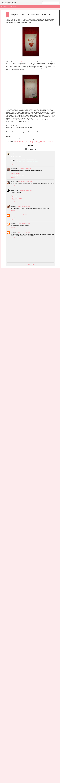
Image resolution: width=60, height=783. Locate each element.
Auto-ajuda (31, 141)
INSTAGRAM (29, 162)
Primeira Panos (14, 199)
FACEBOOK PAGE (21, 162)
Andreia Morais (14, 181)
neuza (12, 215)
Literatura (22, 143)
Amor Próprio (25, 141)
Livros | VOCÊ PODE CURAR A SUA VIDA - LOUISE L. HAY (31, 15)
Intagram (18, 173)
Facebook (40, 141)
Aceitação (15, 141)
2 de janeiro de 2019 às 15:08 (24, 168)
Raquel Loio (13, 206)
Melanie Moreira (14, 154)
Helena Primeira (14, 190)
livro (26, 143)
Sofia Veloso (14, 168)
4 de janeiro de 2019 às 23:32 (23, 206)
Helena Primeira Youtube (16, 198)
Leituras (51, 141)
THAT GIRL (13, 162)
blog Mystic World (19, 62)
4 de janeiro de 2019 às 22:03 (25, 190)
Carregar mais (31, 264)
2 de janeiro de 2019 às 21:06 (25, 181)
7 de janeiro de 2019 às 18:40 (23, 232)
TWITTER (35, 162)
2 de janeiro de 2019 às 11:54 (25, 154)
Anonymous (13, 223)
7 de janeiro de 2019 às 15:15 (23, 223)
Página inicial (13, 6)
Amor (20, 141)
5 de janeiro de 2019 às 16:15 (20, 215)
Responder (13, 164)
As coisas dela (38, 139)
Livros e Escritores (32, 143)
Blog (36, 141)
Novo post (13, 173)
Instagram (45, 141)
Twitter (39, 143)
